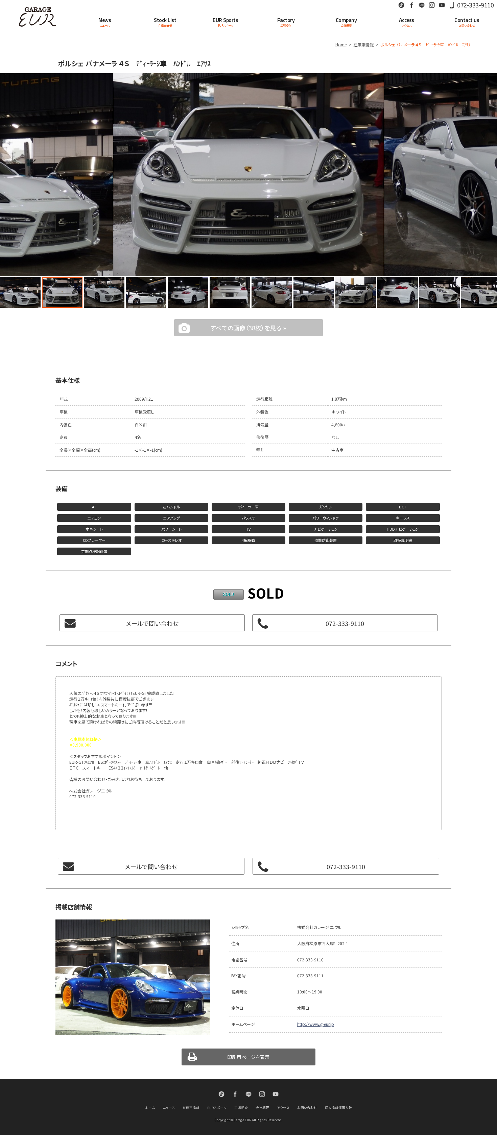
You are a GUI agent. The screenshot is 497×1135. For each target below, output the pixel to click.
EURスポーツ (217, 1107)
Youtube (442, 5)
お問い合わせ (307, 1107)
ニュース (169, 1107)
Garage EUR (37, 17)
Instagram (432, 5)
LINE (422, 5)
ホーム (150, 1107)
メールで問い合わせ (152, 623)
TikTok (401, 5)
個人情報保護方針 (338, 1107)
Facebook (411, 5)
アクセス (283, 1107)
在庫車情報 (363, 44)
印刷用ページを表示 (248, 1057)
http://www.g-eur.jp (315, 1024)
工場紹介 (241, 1107)
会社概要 (262, 1107)
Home (341, 44)
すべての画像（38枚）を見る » (248, 327)
